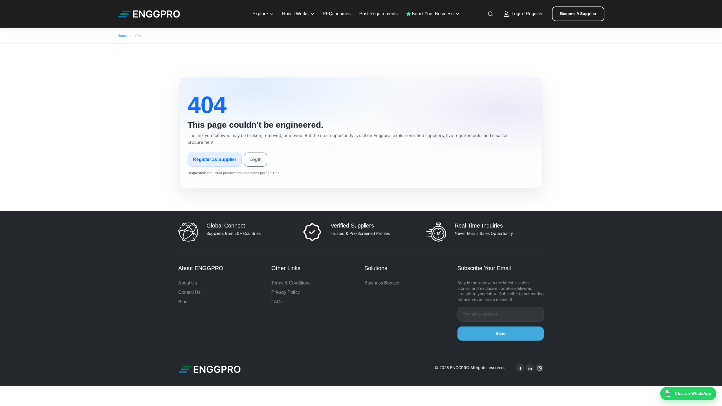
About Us (187, 283)
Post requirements (378, 13)
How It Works (295, 13)
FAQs (277, 301)
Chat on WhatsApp (693, 393)
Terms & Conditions (291, 283)
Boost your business (432, 13)
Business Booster (382, 283)
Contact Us (189, 292)
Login (517, 13)
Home (122, 36)
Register (534, 13)
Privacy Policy (285, 292)
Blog (183, 301)
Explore (260, 13)
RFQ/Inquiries (337, 13)
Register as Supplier (214, 159)
